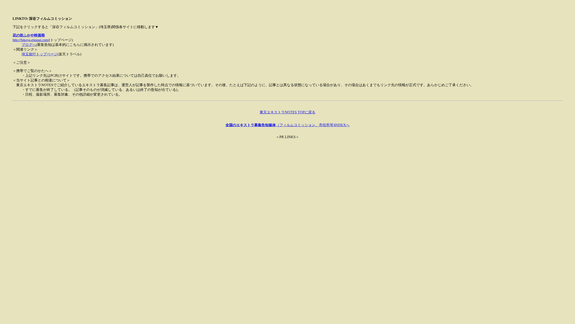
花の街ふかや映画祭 (29, 35)
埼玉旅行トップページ (40, 54)
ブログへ (29, 45)
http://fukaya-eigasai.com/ (31, 40)
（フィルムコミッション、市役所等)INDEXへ (287, 125)
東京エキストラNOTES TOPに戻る (287, 112)
